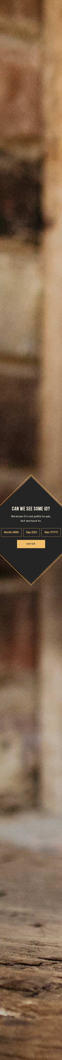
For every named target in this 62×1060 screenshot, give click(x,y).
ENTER (31, 544)
